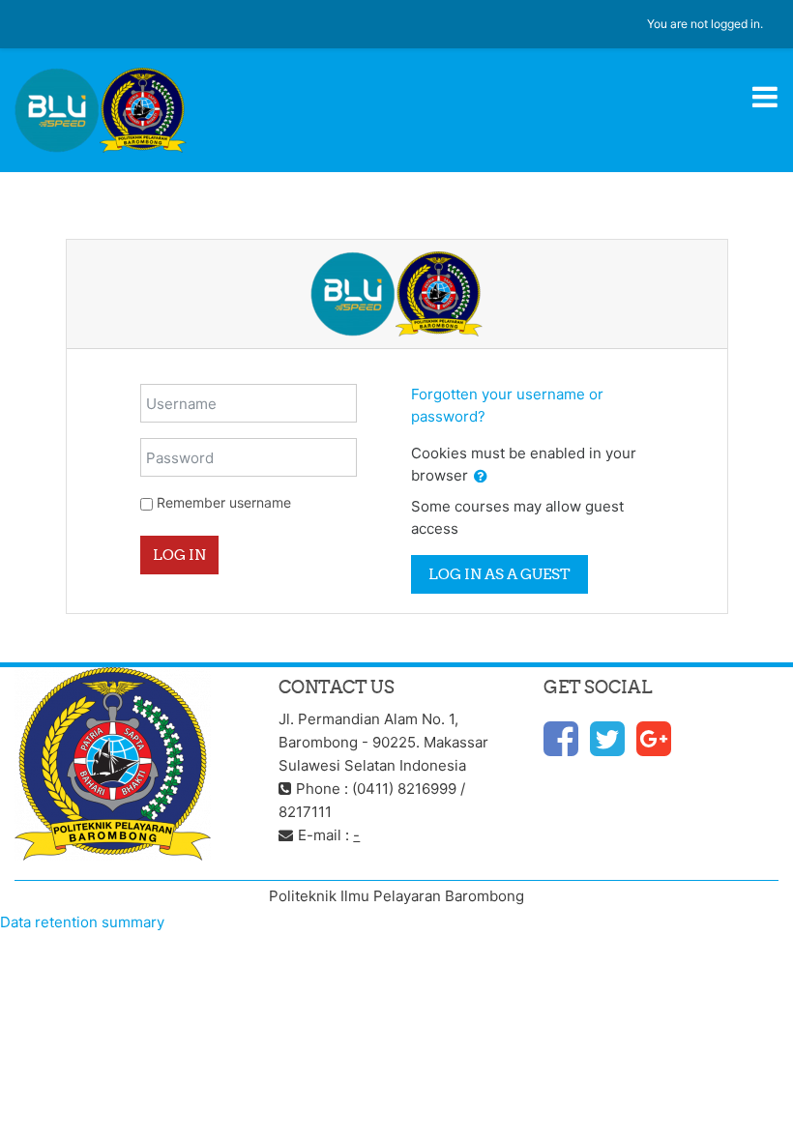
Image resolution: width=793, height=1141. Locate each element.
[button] (480, 477)
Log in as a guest (499, 574)
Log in (179, 554)
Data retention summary (82, 922)
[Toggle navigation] (764, 96)
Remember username (224, 502)
